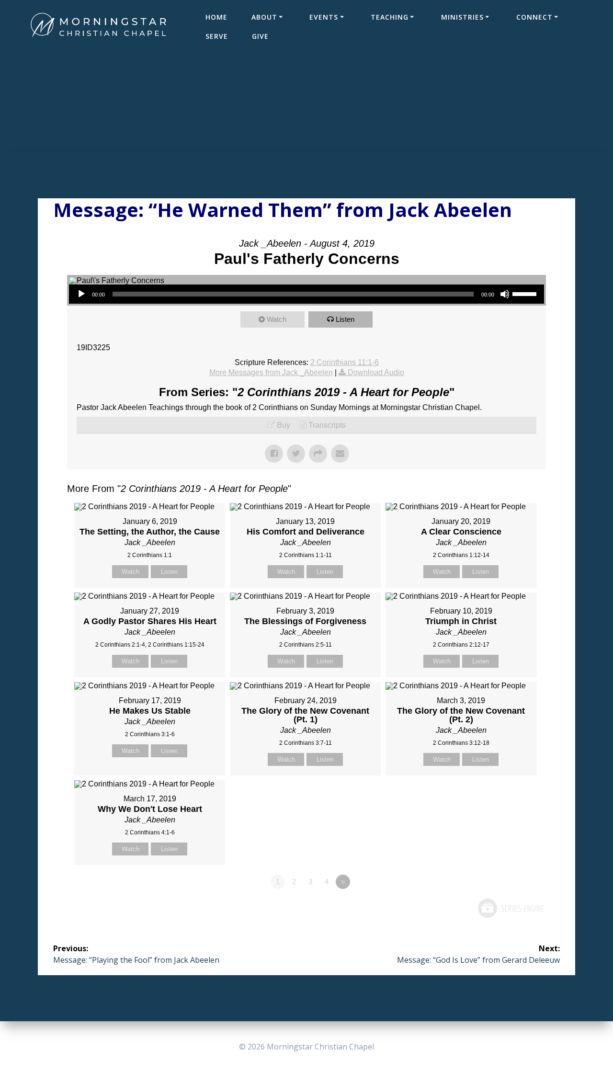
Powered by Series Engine (510, 908)
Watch (276, 319)
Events (323, 17)
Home (216, 17)
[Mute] (505, 294)
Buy (283, 425)
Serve (216, 36)
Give (260, 36)
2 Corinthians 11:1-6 (344, 362)
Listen (345, 319)
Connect (534, 17)
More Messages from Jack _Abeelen (271, 372)
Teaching (390, 17)
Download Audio (376, 372)
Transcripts (327, 425)
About (264, 17)
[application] (306, 294)
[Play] (81, 294)
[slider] (525, 293)
